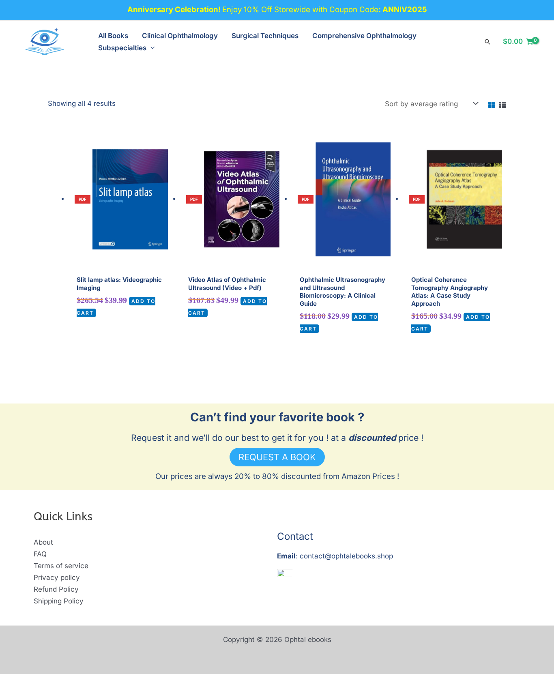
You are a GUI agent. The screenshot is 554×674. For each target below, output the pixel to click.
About (43, 542)
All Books (113, 36)
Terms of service (61, 566)
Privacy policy (57, 577)
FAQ (40, 554)
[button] (487, 41)
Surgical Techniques (265, 36)
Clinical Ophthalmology (180, 36)
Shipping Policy (59, 601)
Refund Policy (56, 589)
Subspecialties (122, 48)
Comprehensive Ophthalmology (364, 36)
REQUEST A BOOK (277, 457)
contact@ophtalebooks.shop (346, 556)
